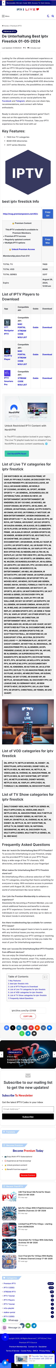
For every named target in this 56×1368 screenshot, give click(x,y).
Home (6, 26)
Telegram (20, 101)
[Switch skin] (48, 16)
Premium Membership (18, 1347)
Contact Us (32, 1347)
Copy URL (28, 1016)
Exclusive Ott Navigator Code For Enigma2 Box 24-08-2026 (23, 1060)
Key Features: (15, 981)
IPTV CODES (9, 1288)
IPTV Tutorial (9, 1296)
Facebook (6, 101)
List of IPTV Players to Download (24, 987)
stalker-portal (9, 1312)
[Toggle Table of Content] (44, 977)
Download (47, 327)
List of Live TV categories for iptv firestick (27, 989)
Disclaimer (43, 1347)
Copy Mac (47, 241)
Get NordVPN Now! (16, 453)
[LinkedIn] (18, 1027)
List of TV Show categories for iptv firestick (28, 995)
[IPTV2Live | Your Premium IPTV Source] (28, 9)
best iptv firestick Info (19, 984)
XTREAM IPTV (10, 1292)
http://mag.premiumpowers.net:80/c (20, 214)
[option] (28, 1054)
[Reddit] (37, 1027)
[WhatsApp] (21, 1033)
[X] (12, 1027)
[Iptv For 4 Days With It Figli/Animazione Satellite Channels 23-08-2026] (9, 1214)
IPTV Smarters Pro (8, 381)
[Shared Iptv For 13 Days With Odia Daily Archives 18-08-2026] (9, 1246)
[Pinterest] (31, 1027)
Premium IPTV (16, 26)
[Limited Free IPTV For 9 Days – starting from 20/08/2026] (9, 1230)
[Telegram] (28, 1033)
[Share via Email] (34, 1033)
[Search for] (52, 16)
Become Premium (28, 1175)
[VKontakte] (43, 1027)
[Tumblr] (25, 1027)
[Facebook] (6, 1027)
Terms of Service (12, 1351)
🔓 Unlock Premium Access (22, 249)
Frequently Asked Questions (21, 998)
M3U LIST (22, 337)
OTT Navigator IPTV (9, 330)
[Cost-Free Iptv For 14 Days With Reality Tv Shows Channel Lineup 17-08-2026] (9, 1262)
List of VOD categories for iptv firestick (26, 992)
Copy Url (47, 214)
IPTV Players (9, 1300)
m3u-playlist (9, 1308)
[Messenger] (49, 1027)
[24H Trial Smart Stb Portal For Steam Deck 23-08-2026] (9, 1198)
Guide (35, 327)
